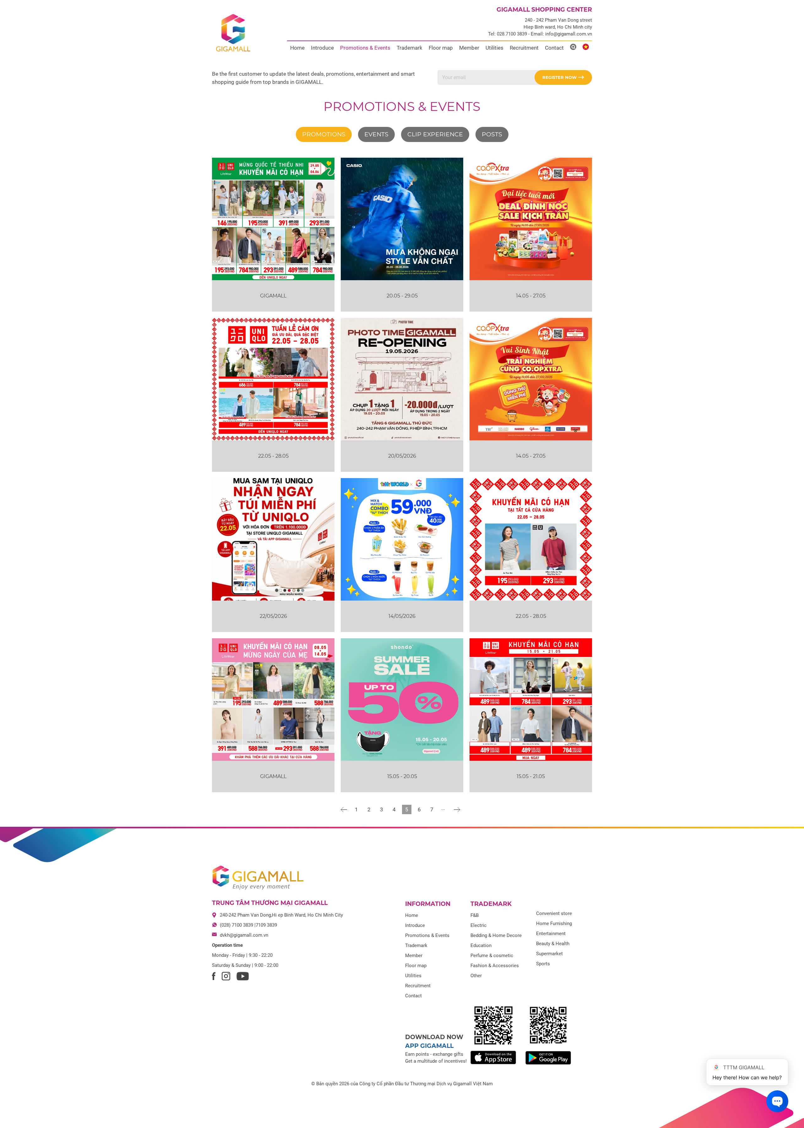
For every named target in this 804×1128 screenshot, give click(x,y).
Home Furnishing (554, 923)
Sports (543, 964)
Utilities (494, 48)
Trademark (409, 48)
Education (481, 945)
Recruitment (524, 48)
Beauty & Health (552, 943)
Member (469, 48)
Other (476, 975)
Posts (492, 134)
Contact (554, 48)
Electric (478, 925)
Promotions (323, 134)
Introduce (322, 48)
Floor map (441, 48)
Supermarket (549, 953)
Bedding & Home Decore (496, 935)
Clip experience (435, 134)
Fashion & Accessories (494, 965)
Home (297, 48)
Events (376, 134)
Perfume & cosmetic (491, 955)
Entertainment (551, 933)
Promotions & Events (365, 48)
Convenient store (554, 913)
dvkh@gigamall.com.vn (244, 935)
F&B (474, 915)
